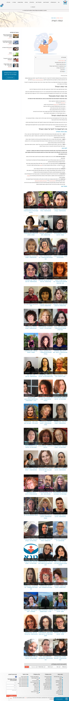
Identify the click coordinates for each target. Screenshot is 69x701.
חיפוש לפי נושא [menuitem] (46, 2)
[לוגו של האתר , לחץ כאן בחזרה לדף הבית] (65, 3)
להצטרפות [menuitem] (33, 7)
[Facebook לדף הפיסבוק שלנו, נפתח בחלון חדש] (2, 4)
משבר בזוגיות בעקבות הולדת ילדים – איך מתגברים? (8, 65)
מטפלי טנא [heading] (62, 71)
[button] (35, 57)
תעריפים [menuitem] (26, 2)
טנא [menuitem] (58, 2)
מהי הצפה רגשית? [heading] (61, 60)
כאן (25, 697)
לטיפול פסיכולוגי (52, 181)
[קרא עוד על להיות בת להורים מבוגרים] (16, 49)
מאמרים (57, 18)
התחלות (10, 53)
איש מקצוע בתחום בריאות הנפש (41, 181)
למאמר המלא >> (10, 38)
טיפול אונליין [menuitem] (32, 2)
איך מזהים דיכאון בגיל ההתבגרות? (7, 59)
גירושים (34, 80)
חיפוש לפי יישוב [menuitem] (38, 2)
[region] (47, 18)
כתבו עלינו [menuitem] (8, 2)
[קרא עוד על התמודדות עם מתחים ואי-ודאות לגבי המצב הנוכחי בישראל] (16, 43)
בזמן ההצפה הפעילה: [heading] (60, 68)
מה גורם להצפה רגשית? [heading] (60, 64)
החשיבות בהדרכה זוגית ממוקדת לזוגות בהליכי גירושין (7, 36)
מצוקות (28, 175)
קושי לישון (63, 103)
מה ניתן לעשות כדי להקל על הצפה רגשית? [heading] (57, 66)
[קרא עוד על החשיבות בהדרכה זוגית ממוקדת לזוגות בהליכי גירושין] (16, 36)
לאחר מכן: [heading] (62, 69)
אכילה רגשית (56, 104)
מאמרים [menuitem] (14, 2)
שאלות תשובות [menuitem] (20, 2)
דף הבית (61, 18)
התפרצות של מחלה (39, 80)
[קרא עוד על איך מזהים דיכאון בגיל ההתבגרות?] (16, 60)
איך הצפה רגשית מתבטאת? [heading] (60, 62)
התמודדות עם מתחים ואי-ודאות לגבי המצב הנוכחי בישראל (7, 42)
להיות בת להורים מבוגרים (7, 47)
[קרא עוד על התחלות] (16, 54)
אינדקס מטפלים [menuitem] (53, 2)
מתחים (41, 165)
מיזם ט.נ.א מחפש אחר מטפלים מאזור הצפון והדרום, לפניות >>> (34, 10)
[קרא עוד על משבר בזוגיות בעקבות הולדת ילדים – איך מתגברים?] (16, 65)
